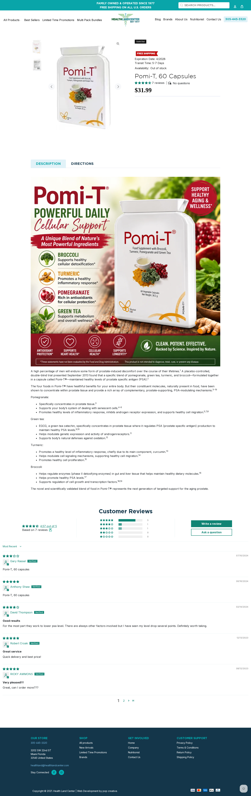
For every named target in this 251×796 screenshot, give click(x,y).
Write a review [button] (211, 523)
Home (131, 742)
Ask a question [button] (211, 532)
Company (133, 747)
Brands (83, 757)
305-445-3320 (235, 19)
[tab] (48, 164)
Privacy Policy (185, 742)
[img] (11, 556)
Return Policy (184, 752)
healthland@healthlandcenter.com (50, 765)
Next (118, 86)
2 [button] (124, 700)
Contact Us (134, 757)
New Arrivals (86, 747)
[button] (143, 83)
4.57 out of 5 (48, 526)
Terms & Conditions (188, 747)
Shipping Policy (185, 757)
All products (86, 742)
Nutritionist (134, 752)
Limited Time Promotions (93, 752)
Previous (51, 86)
